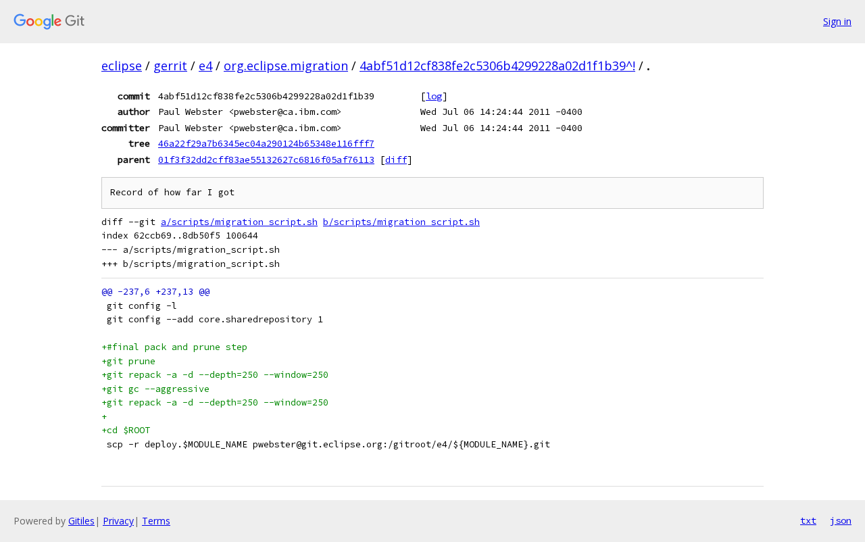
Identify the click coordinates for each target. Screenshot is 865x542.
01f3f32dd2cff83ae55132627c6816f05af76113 (266, 159)
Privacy (118, 520)
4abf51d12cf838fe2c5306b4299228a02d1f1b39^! (497, 65)
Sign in (837, 21)
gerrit (170, 65)
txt (808, 520)
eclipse (121, 65)
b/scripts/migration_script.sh (401, 222)
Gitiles (81, 520)
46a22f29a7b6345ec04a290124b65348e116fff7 (266, 143)
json (840, 520)
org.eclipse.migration (286, 65)
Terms (156, 520)
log (434, 96)
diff (396, 159)
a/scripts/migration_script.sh (239, 222)
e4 (205, 65)
